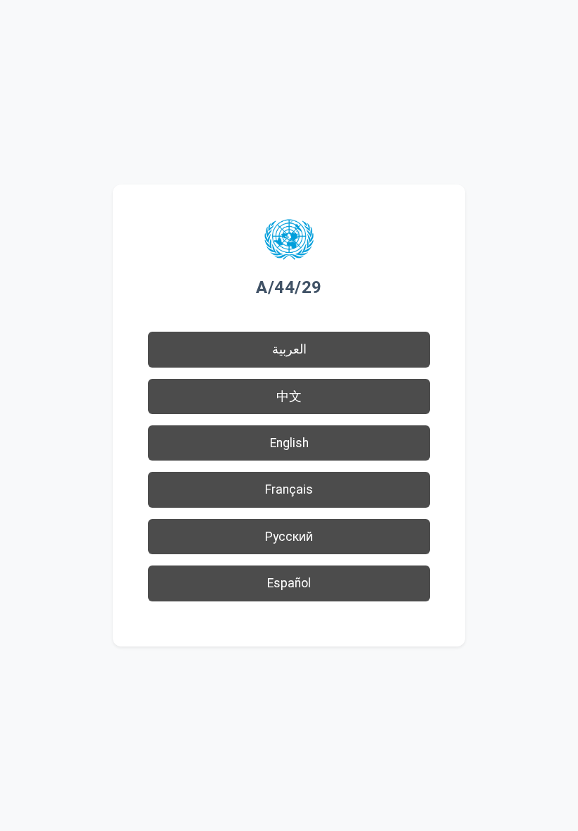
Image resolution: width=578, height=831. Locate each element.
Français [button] (289, 489)
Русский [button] (289, 537)
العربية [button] (289, 349)
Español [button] (289, 583)
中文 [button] (289, 396)
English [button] (289, 443)
